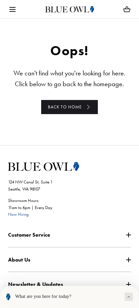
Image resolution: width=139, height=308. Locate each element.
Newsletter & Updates (35, 284)
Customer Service (29, 234)
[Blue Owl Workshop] (69, 9)
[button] (12, 9)
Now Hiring (18, 214)
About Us (19, 259)
